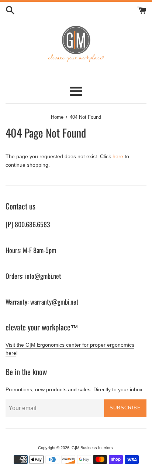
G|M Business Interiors (92, 447)
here (118, 156)
